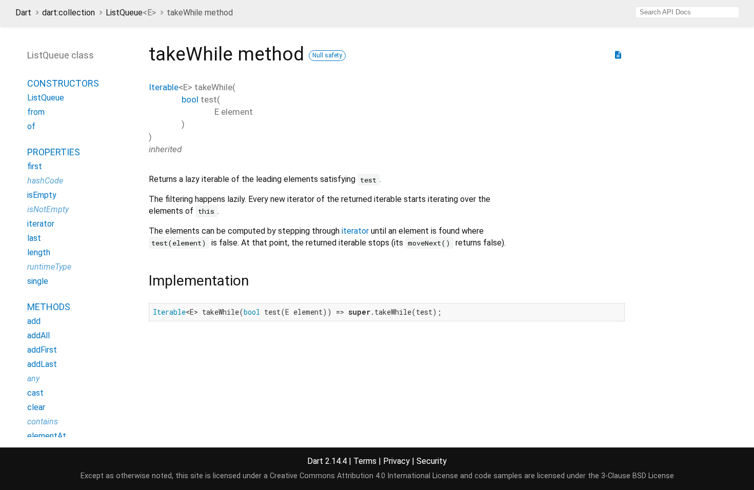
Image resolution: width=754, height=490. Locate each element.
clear (36, 407)
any (33, 378)
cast (35, 393)
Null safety (327, 55)
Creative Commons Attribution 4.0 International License (364, 476)
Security (431, 461)
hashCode (45, 181)
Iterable (163, 87)
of (31, 126)
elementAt (46, 436)
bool (190, 99)
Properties (53, 152)
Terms (364, 461)
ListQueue (131, 12)
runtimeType (49, 267)
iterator (355, 231)
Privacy (396, 461)
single (37, 281)
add (34, 321)
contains (42, 421)
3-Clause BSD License (637, 476)
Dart (23, 12)
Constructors (63, 83)
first (34, 166)
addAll (38, 335)
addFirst (42, 350)
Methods (48, 306)
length (38, 252)
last (34, 238)
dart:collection (68, 12)
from (36, 112)
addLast (42, 364)
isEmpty (41, 195)
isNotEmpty (48, 209)
